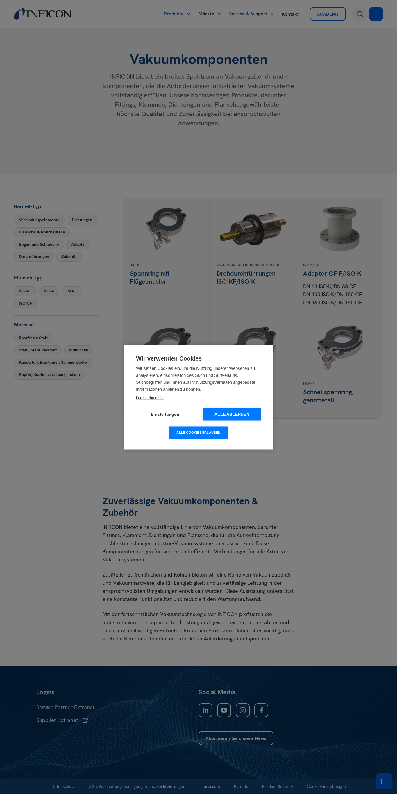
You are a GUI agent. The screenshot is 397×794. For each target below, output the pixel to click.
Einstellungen (165, 414)
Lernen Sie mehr (150, 397)
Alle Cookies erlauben (198, 432)
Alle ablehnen (231, 414)
